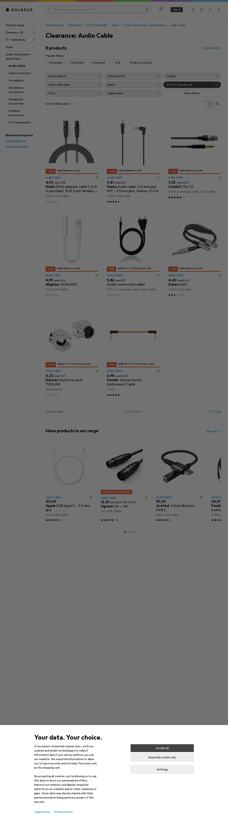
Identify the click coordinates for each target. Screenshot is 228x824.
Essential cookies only (162, 757)
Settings (162, 769)
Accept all (162, 748)
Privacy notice (64, 812)
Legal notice (42, 812)
